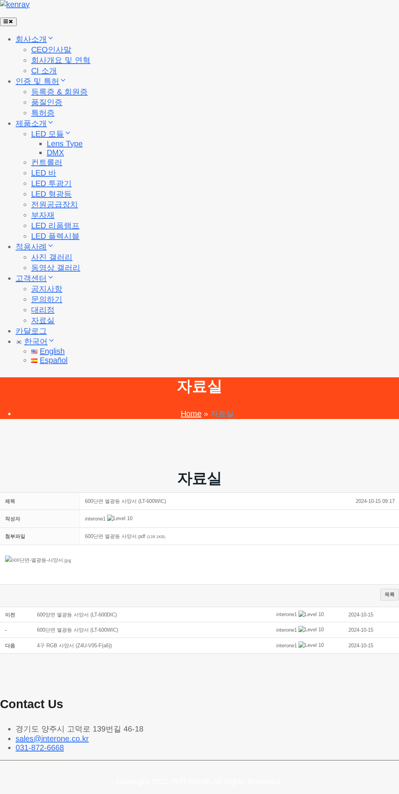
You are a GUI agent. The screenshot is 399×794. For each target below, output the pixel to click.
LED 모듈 (47, 134)
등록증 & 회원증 (59, 91)
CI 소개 (44, 70)
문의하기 (46, 299)
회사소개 (31, 39)
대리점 (43, 310)
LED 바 (43, 173)
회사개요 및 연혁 (60, 60)
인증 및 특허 (37, 81)
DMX (55, 152)
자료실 (43, 320)
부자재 (43, 215)
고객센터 (31, 278)
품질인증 (46, 102)
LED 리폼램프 (55, 225)
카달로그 (31, 331)
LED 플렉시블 (55, 236)
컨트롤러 (46, 162)
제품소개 (31, 123)
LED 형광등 (51, 194)
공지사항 (46, 288)
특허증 (43, 112)
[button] (95, 519)
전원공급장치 (54, 204)
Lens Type (65, 143)
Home (191, 413)
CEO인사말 (51, 49)
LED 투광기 (51, 183)
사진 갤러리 (51, 257)
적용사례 (31, 246)
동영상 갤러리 (55, 267)
